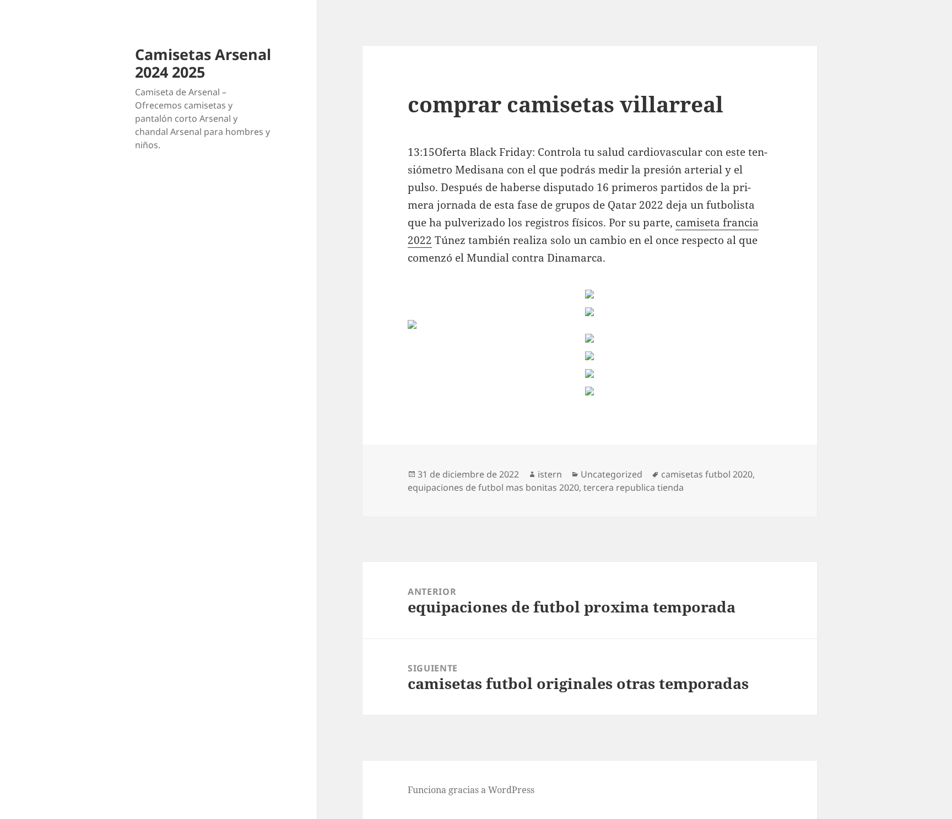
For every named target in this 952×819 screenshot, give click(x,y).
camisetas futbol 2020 (707, 474)
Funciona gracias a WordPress (471, 790)
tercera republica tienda (633, 487)
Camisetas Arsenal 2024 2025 (203, 63)
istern (550, 474)
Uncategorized (611, 474)
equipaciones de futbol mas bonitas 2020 (493, 487)
